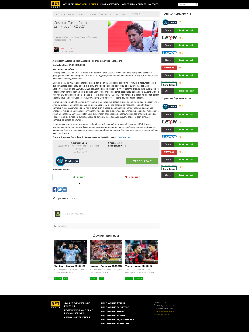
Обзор (168, 30)
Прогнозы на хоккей (113, 315)
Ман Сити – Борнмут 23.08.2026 (69, 266)
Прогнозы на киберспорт (116, 323)
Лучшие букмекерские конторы (77, 305)
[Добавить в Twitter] (59, 189)
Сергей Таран (67, 51)
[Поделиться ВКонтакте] (64, 189)
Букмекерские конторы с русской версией (78, 312)
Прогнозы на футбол (113, 303)
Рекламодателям (161, 314)
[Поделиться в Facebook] (55, 189)
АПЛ (65, 278)
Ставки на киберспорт (77, 317)
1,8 (156, 241)
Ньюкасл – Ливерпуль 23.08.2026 (106, 266)
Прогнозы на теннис (113, 311)
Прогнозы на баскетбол (115, 307)
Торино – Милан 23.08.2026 (138, 266)
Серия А (138, 278)
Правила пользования (164, 311)
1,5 (120, 241)
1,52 (84, 241)
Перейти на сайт (186, 30)
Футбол (58, 278)
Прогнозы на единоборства (117, 319)
